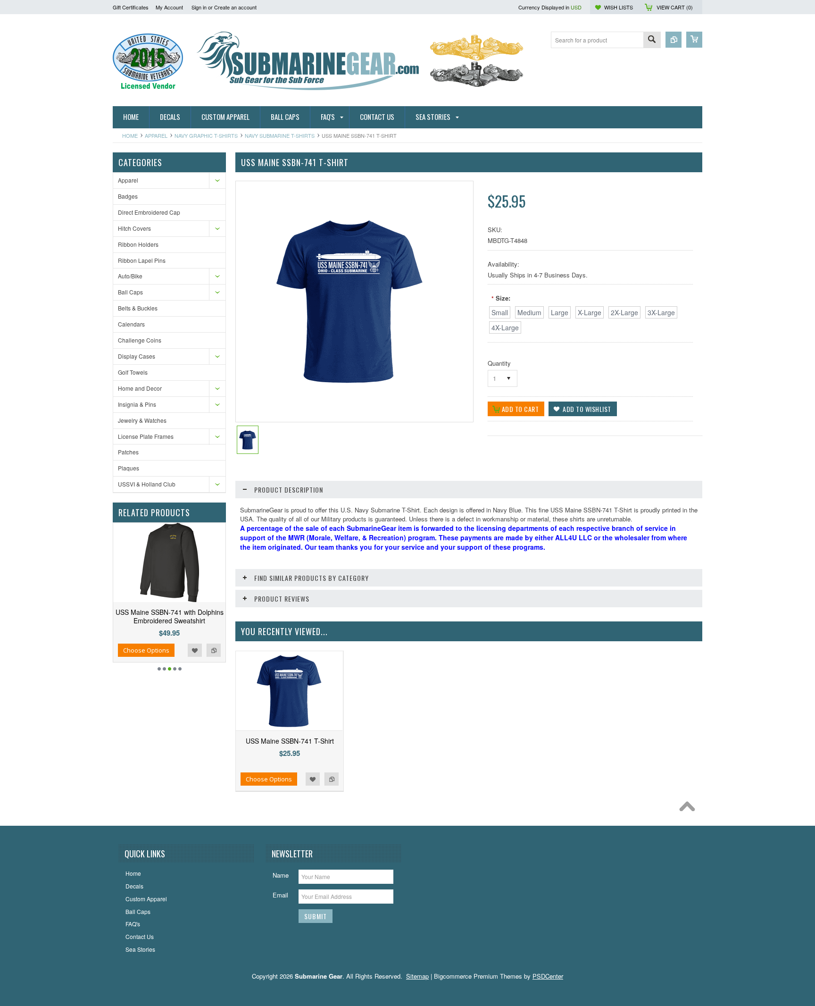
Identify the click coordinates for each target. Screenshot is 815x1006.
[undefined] (349, 387)
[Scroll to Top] (689, 808)
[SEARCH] (651, 40)
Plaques (128, 468)
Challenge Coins (139, 340)
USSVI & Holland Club (146, 484)
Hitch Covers (134, 228)
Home (130, 135)
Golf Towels (133, 372)
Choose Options (146, 650)
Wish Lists (618, 7)
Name (281, 875)
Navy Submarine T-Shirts (280, 135)
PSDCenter (547, 976)
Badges (128, 196)
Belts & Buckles (138, 308)
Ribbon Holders (138, 244)
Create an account (235, 7)
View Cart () (675, 7)
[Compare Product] (673, 40)
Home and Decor (140, 388)
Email (280, 894)
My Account (169, 7)
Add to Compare (214, 650)
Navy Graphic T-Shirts (206, 135)
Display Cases (136, 356)
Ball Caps (130, 292)
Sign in (199, 7)
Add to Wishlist (195, 650)
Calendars (131, 324)
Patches (128, 452)
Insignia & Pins (137, 404)
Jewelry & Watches (142, 420)
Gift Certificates (131, 7)
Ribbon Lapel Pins (142, 260)
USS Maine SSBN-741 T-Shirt (290, 741)
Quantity (499, 363)
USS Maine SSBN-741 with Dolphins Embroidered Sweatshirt (170, 616)
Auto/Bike (130, 276)
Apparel (156, 135)
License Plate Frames (146, 436)
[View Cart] (694, 40)
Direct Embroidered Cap (149, 212)
